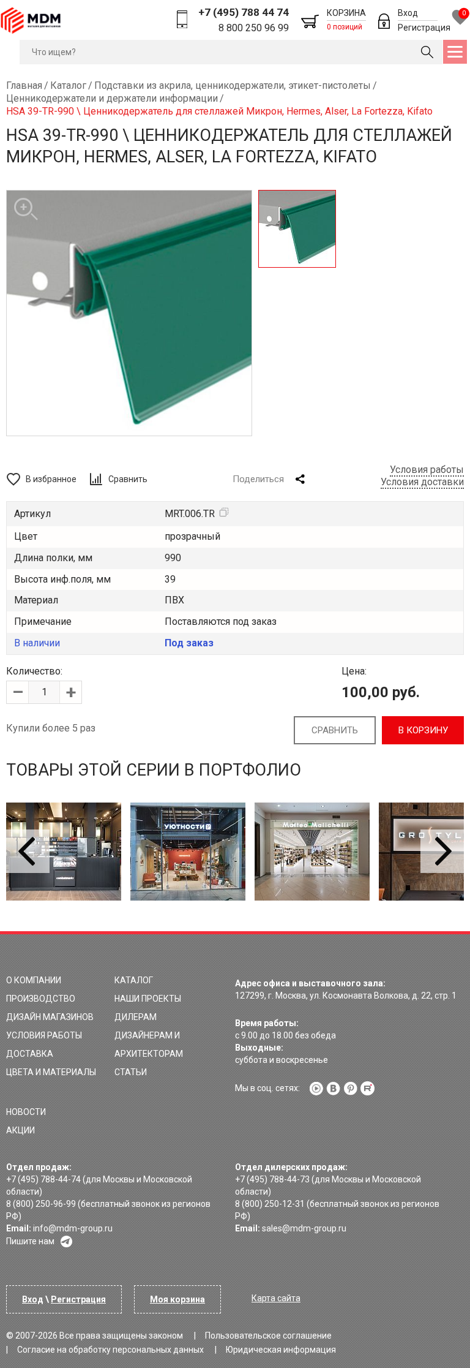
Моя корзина (177, 1299)
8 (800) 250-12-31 (270, 1204)
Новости (26, 1112)
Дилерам (135, 1017)
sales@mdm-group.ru (304, 1228)
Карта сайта (276, 1298)
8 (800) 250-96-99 (41, 1204)
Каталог (133, 980)
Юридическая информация (281, 1350)
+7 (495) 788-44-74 (43, 1179)
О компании (33, 980)
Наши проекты (147, 998)
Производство (40, 998)
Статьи (130, 1072)
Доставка (29, 1054)
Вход (408, 13)
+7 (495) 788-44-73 (272, 1179)
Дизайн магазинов (50, 1017)
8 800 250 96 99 (253, 28)
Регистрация (424, 27)
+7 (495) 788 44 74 (243, 12)
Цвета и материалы (51, 1072)
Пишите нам (30, 1241)
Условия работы (427, 469)
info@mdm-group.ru (73, 1228)
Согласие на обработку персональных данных (110, 1350)
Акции (20, 1130)
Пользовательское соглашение (268, 1335)
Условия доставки (422, 482)
